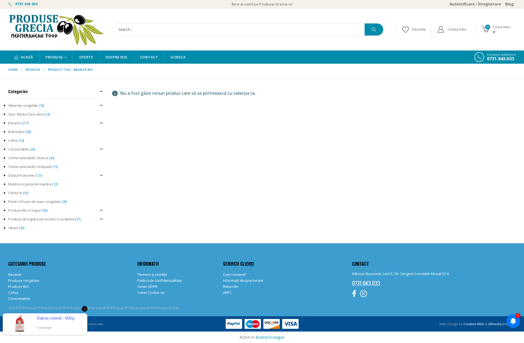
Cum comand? (234, 274)
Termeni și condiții (152, 274)
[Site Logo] (56, 29)
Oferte (86, 57)
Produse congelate (24, 280)
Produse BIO (18, 286)
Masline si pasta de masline (29, 184)
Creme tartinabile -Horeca (28, 157)
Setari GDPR (147, 286)
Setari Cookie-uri (151, 292)
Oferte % (15, 192)
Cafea (13, 140)
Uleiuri (13, 227)
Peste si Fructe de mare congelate (34, 201)
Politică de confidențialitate (159, 280)
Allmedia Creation (502, 324)
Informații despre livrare (243, 280)
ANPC (227, 292)
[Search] (374, 29)
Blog (509, 4)
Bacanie (14, 122)
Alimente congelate (23, 105)
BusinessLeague (269, 337)
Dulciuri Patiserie (21, 175)
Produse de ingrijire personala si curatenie (41, 219)
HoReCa (178, 57)
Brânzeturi (16, 131)
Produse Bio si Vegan (24, 210)
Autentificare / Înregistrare (475, 4)
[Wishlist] (413, 29)
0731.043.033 (26, 3)
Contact (149, 57)
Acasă (27, 57)
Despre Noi (116, 57)
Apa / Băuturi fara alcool (26, 114)
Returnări (230, 286)
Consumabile (18, 149)
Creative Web (474, 324)
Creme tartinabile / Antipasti (29, 166)
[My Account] (451, 29)
